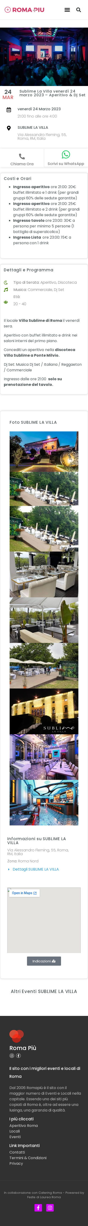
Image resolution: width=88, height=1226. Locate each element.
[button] (67, 9)
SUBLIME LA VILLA (33, 127)
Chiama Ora (22, 164)
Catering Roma (50, 1192)
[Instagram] (11, 1055)
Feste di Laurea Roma (44, 1197)
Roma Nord (28, 861)
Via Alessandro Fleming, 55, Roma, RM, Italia (42, 136)
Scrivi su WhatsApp (66, 163)
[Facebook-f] (18, 1055)
